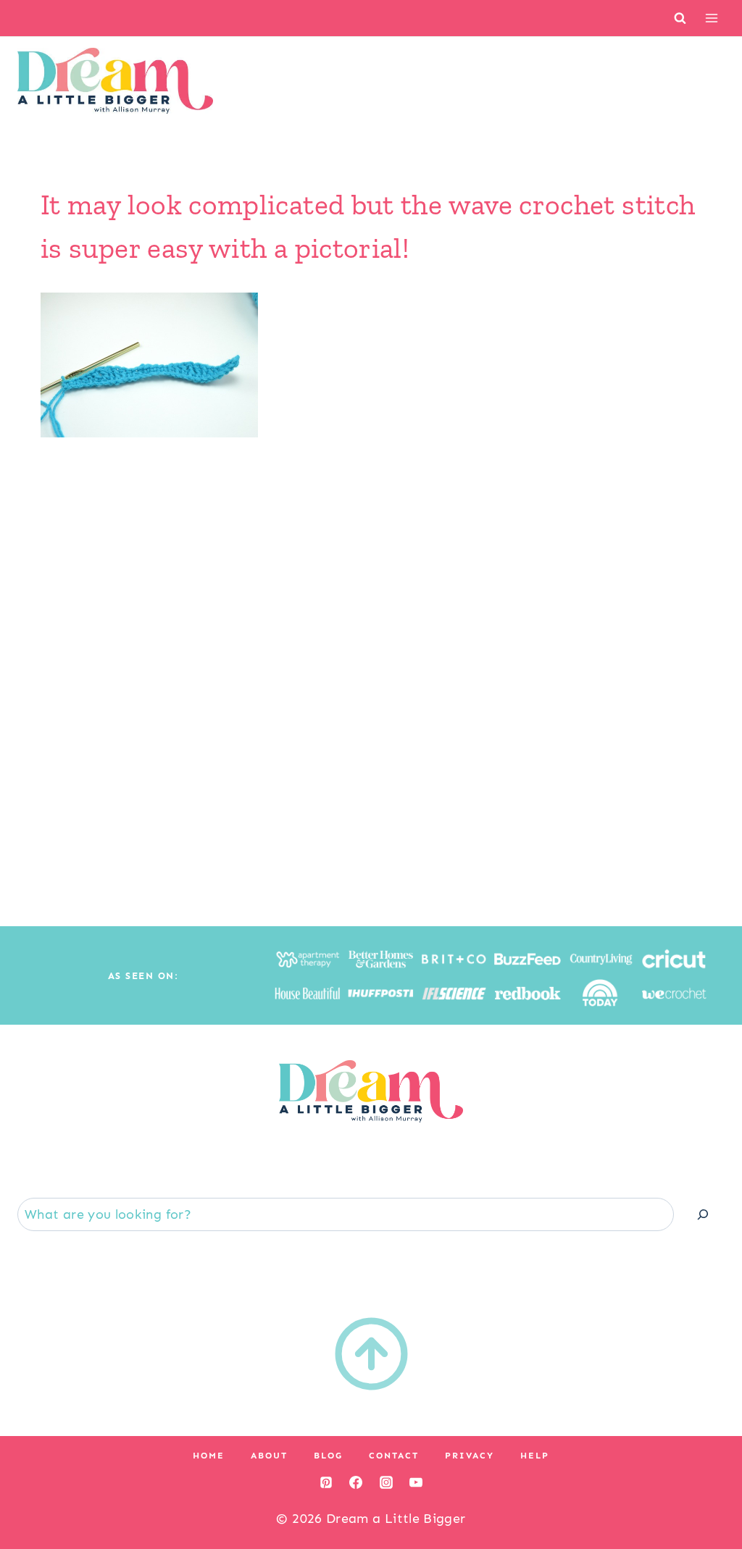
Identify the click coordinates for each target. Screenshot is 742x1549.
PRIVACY (469, 1456)
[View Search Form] (680, 17)
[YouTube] (416, 1482)
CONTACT (394, 1456)
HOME (209, 1456)
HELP (534, 1456)
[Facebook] (356, 1482)
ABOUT (269, 1456)
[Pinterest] (326, 1482)
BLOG (328, 1456)
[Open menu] (711, 18)
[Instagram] (386, 1482)
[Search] (703, 1214)
